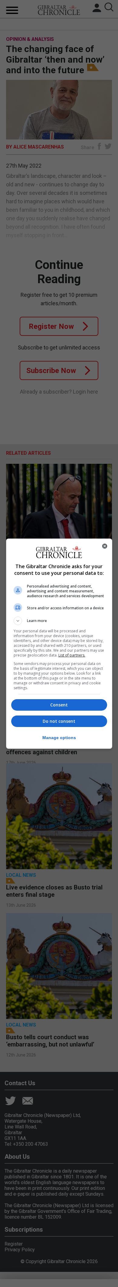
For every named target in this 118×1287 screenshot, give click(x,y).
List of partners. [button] (71, 655)
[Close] (105, 546)
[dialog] (59, 644)
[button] (59, 621)
